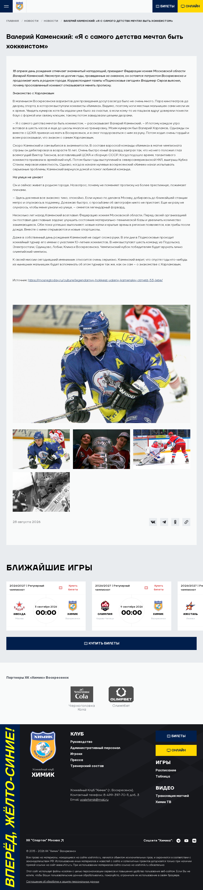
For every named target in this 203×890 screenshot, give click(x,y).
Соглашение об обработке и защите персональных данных (62, 881)
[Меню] (6, 6)
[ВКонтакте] (153, 522)
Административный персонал (95, 748)
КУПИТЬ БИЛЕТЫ (104, 643)
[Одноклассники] (175, 522)
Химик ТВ (163, 802)
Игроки (76, 754)
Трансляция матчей (172, 796)
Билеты (167, 6)
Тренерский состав (87, 766)
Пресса (76, 760)
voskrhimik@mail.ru (94, 800)
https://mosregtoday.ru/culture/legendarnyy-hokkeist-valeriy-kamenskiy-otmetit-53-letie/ (95, 280)
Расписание (166, 770)
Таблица (163, 777)
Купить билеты (73, 587)
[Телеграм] (164, 522)
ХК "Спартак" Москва (43, 840)
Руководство (81, 742)
